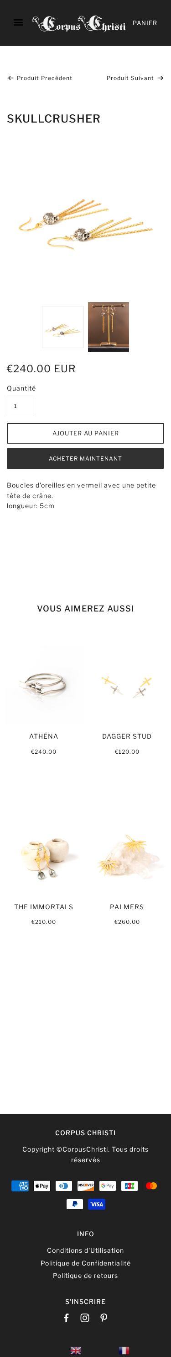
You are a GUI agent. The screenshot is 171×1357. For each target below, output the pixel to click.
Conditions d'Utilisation (85, 1250)
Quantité (20, 388)
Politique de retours (85, 1275)
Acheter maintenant (85, 458)
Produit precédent (44, 78)
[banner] (79, 23)
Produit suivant (131, 78)
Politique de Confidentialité (86, 1263)
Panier (145, 23)
